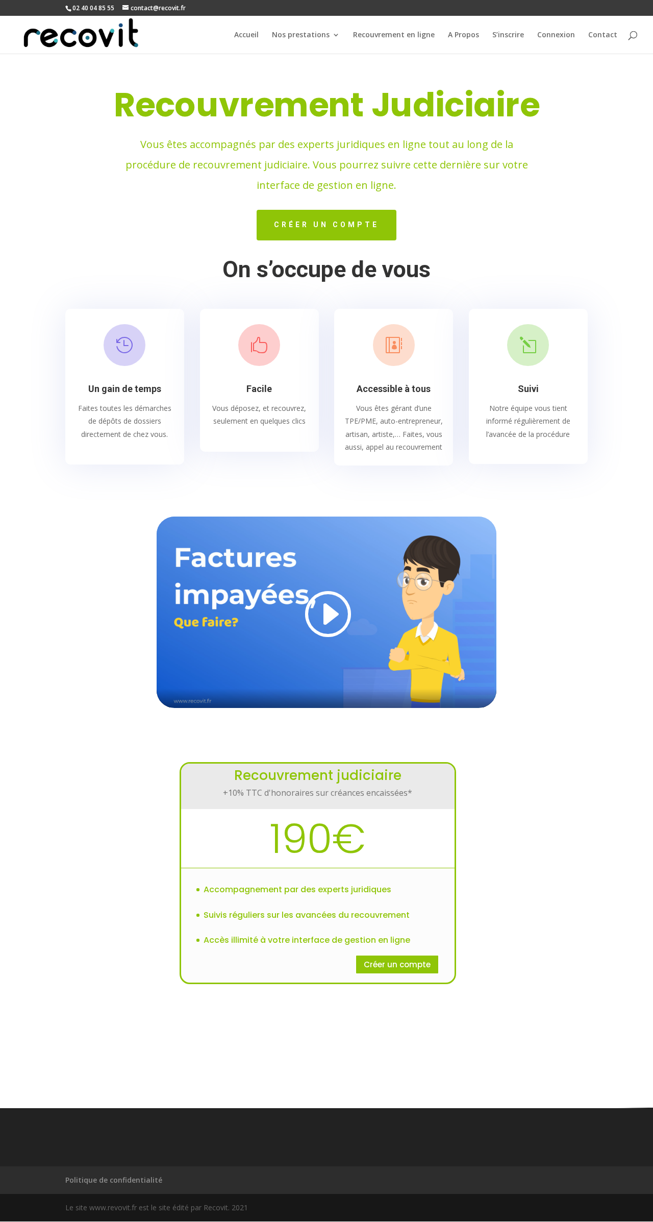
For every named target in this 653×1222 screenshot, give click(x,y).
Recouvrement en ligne (394, 35)
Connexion (556, 35)
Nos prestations (301, 35)
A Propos (463, 35)
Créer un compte (326, 225)
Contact (602, 35)
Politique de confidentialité (113, 1180)
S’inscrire (508, 35)
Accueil (246, 35)
